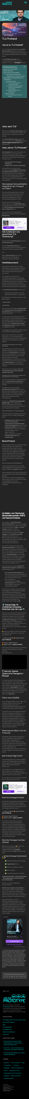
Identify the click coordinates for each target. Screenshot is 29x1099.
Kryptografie (6, 1068)
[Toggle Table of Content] (23, 67)
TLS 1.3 (3, 961)
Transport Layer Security (19, 963)
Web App (10, 965)
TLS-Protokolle (14, 961)
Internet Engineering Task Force (11, 142)
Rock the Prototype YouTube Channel (15, 856)
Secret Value (6, 957)
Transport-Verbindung (13, 964)
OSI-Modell (18, 62)
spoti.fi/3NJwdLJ (6, 639)
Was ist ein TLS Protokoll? (10, 69)
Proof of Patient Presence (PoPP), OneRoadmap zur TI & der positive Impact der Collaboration (13, 1042)
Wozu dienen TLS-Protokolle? (11, 72)
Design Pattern (11, 951)
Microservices (5, 215)
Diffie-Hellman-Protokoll (19, 951)
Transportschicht (21, 964)
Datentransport (5, 951)
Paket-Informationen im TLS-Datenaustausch (14, 91)
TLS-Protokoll (7, 961)
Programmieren (11, 864)
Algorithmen (7, 1062)
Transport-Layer (5, 964)
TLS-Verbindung (20, 961)
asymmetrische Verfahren (16, 950)
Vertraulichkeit (5, 965)
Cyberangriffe (14, 687)
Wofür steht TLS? (8, 71)
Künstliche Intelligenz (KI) (17, 1068)
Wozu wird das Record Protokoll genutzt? (15, 95)
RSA (6, 956)
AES (5, 950)
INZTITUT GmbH (7, 1088)
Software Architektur (13, 957)
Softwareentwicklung (9, 1078)
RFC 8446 (18, 141)
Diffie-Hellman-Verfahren (7, 952)
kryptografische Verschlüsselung (12, 954)
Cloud (14, 851)
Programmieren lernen (14, 1070)
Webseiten (19, 965)
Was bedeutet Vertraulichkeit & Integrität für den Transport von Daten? (15, 75)
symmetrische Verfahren (11, 960)
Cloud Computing (15, 1062)
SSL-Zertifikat (19, 959)
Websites (4, 966)
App (7, 950)
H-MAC (13, 952)
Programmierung (17, 955)
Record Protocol (10, 93)
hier (19, 601)
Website (22, 965)
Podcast (5, 1070)
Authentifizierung (19, 204)
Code (18, 581)
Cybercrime (11, 694)
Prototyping (17, 849)
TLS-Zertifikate (11, 963)
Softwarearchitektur (6, 959)
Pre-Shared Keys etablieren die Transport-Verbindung (14, 83)
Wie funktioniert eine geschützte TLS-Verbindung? (14, 78)
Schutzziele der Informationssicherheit (15, 956)
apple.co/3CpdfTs (17, 644)
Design (23, 1062)
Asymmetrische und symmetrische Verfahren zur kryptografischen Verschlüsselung (15, 87)
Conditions (23, 950)
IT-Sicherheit (16, 1065)
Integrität (4, 954)
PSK (21, 955)
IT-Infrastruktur (7, 1065)
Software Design (21, 957)
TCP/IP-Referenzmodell (21, 960)
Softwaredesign (13, 959)
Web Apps (14, 965)
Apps (9, 950)
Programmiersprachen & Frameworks (12, 1073)
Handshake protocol (11, 81)
